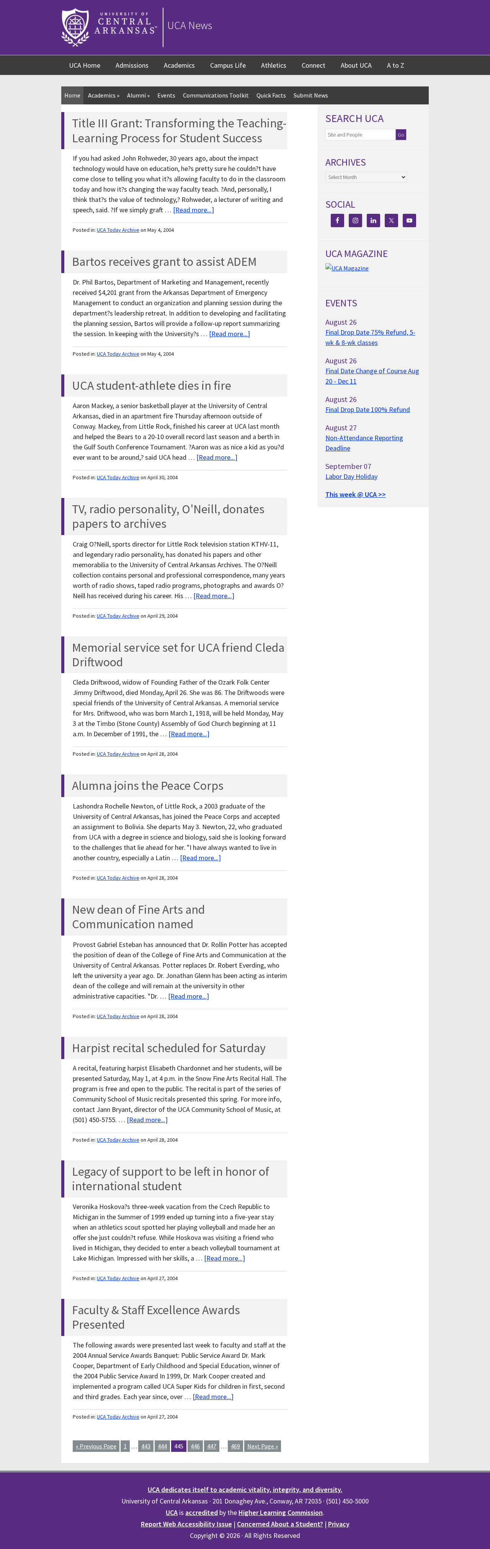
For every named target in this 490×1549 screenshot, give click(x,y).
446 (195, 1446)
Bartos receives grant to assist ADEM (164, 261)
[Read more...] (193, 209)
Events (166, 95)
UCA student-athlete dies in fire (151, 385)
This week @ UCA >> (355, 494)
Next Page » (262, 1446)
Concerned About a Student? (280, 1524)
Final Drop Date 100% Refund (367, 409)
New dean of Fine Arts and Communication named (138, 917)
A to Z (395, 65)
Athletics (273, 65)
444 (162, 1446)
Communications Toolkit (216, 95)
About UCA (356, 65)
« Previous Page (96, 1446)
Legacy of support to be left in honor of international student (170, 1179)
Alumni (138, 95)
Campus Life (228, 65)
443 (145, 1446)
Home (72, 95)
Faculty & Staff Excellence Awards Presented (156, 1317)
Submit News (311, 95)
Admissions (132, 65)
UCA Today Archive (118, 229)
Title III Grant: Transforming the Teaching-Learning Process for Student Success (179, 130)
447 (211, 1446)
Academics (179, 65)
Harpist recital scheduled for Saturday (169, 1048)
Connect (313, 65)
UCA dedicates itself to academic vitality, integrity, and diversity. (245, 1489)
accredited (201, 1512)
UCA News (189, 25)
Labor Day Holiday (351, 476)
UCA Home (84, 65)
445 (178, 1446)
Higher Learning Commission (280, 1512)
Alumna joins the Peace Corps (148, 785)
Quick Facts (271, 95)
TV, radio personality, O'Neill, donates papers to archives (168, 516)
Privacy (339, 1524)
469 (235, 1446)
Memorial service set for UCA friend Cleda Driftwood (178, 655)
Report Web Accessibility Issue (186, 1524)
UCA (172, 1512)
